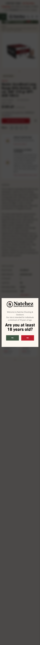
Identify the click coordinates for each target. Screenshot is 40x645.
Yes (12, 338)
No (28, 338)
